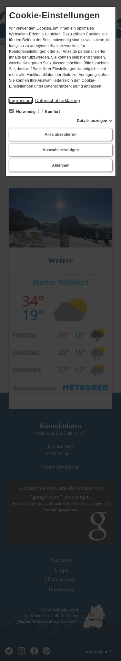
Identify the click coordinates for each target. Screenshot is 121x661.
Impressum (20, 100)
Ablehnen (60, 165)
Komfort (52, 111)
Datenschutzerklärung (57, 100)
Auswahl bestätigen (61, 150)
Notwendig (25, 111)
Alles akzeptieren (60, 134)
